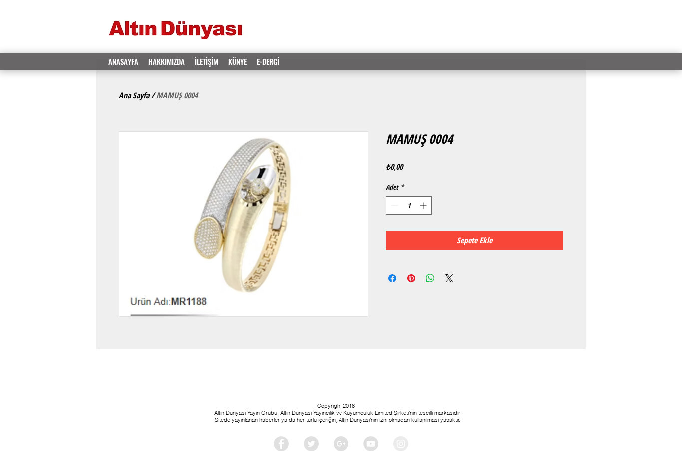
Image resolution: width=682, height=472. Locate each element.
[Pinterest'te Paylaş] (411, 278)
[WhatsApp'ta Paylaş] (430, 278)
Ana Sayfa (134, 95)
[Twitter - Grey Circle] (311, 443)
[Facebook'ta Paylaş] (392, 278)
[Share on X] (449, 278)
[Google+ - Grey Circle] (341, 443)
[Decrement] (393, 205)
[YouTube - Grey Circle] (370, 443)
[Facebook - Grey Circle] (281, 443)
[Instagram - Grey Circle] (400, 443)
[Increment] (424, 205)
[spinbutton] (409, 205)
